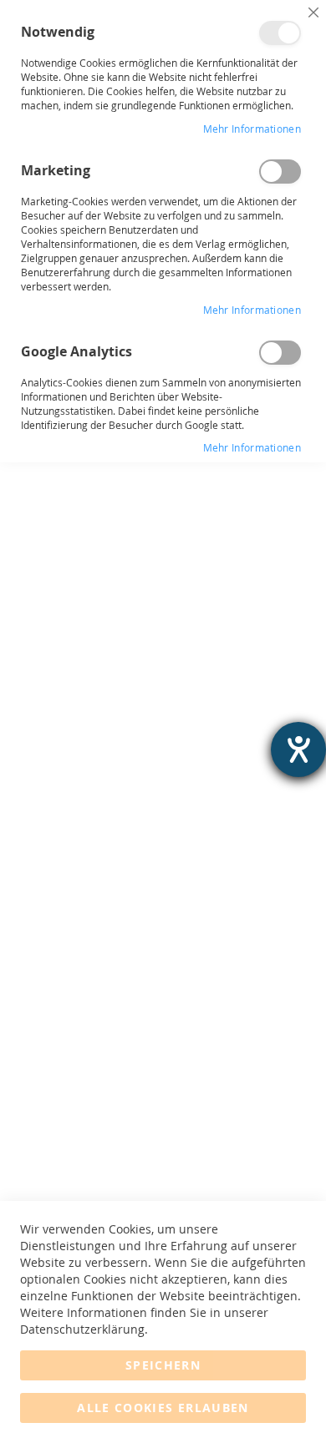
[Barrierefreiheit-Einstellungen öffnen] (298, 749)
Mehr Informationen (252, 128)
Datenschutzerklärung (82, 1329)
